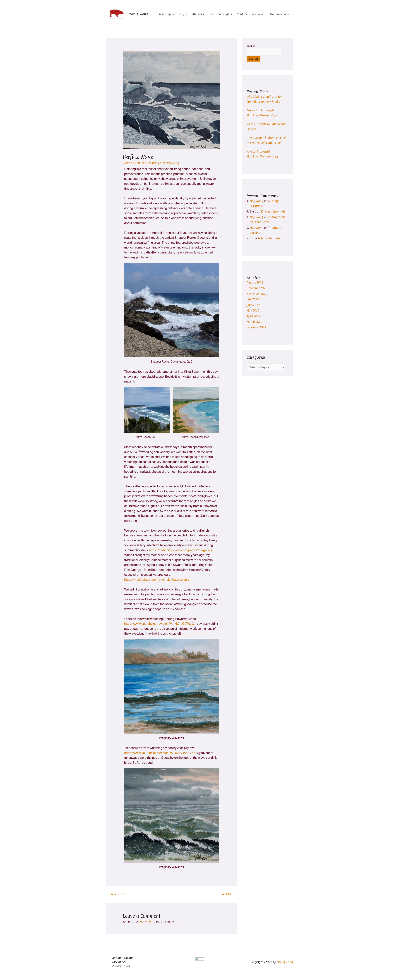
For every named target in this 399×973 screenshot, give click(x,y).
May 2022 (253, 310)
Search (251, 45)
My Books (258, 14)
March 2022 (254, 321)
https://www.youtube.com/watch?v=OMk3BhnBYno (159, 753)
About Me (198, 14)
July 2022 (253, 299)
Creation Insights (221, 14)
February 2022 (256, 327)
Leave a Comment (134, 163)
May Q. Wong (138, 14)
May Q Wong (285, 962)
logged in (145, 921)
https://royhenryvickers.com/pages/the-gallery (181, 550)
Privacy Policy (121, 966)
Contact (242, 14)
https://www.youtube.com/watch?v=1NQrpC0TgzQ (159, 623)
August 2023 (255, 282)
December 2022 (257, 288)
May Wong (256, 201)
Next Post (229, 894)
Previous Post (116, 894)
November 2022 (257, 293)
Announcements (280, 14)
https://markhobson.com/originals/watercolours (157, 579)
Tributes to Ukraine (270, 238)
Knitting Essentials (273, 211)
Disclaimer (119, 962)
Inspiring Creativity (171, 14)
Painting (153, 163)
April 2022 (253, 316)
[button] (185, 14)
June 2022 (253, 305)
